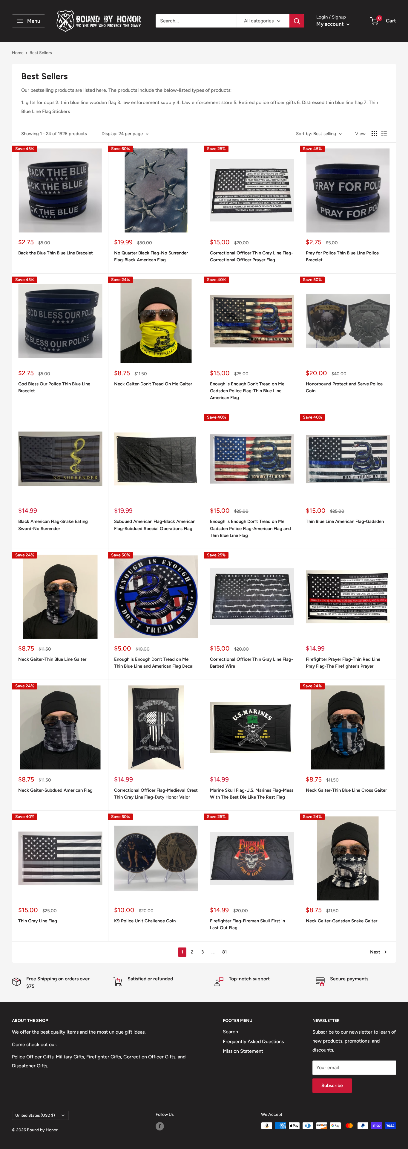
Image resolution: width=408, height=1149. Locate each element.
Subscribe (332, 1085)
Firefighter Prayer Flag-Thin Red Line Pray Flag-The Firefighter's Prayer (343, 663)
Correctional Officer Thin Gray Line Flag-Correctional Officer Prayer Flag (251, 256)
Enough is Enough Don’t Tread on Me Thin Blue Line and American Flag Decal (154, 663)
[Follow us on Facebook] (160, 1126)
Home (18, 52)
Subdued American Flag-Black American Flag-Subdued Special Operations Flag (154, 525)
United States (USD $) (35, 1115)
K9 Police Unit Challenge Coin (145, 921)
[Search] (296, 21)
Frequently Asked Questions (253, 1041)
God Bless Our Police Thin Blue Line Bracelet (54, 387)
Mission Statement (243, 1051)
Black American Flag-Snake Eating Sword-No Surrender (53, 525)
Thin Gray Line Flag (37, 921)
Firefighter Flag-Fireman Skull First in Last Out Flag (247, 924)
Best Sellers (41, 52)
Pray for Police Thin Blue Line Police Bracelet (342, 256)
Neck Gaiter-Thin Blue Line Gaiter (52, 659)
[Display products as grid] (374, 133)
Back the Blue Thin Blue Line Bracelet (55, 253)
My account (330, 24)
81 (224, 952)
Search (230, 1031)
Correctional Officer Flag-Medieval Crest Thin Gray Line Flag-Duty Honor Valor (156, 794)
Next (375, 952)
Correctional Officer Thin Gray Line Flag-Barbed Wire (251, 663)
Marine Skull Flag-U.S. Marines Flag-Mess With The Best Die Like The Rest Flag (251, 794)
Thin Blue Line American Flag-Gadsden (345, 521)
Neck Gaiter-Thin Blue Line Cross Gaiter (346, 790)
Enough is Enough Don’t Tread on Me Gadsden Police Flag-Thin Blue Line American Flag (247, 391)
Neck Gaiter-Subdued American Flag (55, 790)
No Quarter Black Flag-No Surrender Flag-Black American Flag (151, 256)
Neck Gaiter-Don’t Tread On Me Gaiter (153, 384)
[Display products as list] (384, 133)
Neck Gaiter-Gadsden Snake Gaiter (341, 921)
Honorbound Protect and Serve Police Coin (344, 387)
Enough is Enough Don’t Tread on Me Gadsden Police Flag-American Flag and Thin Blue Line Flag (250, 528)
